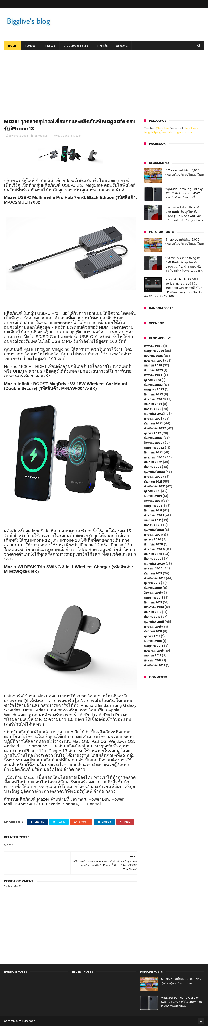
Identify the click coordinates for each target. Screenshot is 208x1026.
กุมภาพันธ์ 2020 (154, 564)
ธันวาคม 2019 (153, 573)
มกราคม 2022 (153, 477)
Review (30, 46)
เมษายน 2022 (153, 462)
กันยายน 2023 (153, 385)
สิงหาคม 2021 (153, 501)
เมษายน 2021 (152, 520)
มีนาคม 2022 (152, 467)
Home (12, 46)
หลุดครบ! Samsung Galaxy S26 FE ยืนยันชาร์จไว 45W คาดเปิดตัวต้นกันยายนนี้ (184, 193)
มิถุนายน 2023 (153, 394)
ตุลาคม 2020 (152, 539)
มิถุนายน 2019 (153, 602)
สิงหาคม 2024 (153, 375)
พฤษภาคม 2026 (154, 361)
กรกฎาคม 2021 (153, 506)
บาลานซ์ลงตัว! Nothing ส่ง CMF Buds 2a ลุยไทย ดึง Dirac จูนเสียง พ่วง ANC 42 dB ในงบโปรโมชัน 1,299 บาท (184, 213)
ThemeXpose (27, 1021)
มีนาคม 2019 (152, 617)
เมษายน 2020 (153, 554)
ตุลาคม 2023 (152, 380)
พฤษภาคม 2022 (154, 457)
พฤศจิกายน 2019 (154, 578)
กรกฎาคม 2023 (154, 389)
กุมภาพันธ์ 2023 (154, 414)
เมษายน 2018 (152, 655)
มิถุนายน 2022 (153, 452)
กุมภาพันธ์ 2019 (154, 622)
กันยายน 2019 (153, 588)
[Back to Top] (201, 1021)
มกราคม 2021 (153, 535)
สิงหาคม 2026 (153, 346)
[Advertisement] (104, 80)
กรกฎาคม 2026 (154, 351)
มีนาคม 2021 (152, 525)
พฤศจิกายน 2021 (154, 486)
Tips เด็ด (102, 46)
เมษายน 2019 (152, 612)
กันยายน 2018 (153, 641)
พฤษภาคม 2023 (154, 399)
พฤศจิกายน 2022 (155, 428)
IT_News (54, 135)
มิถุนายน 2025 (153, 370)
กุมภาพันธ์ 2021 (154, 530)
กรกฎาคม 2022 (154, 448)
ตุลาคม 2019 (152, 583)
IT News (49, 46)
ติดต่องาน (122, 46)
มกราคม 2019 (153, 627)
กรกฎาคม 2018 (153, 646)
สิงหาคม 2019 (153, 593)
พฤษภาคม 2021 (154, 515)
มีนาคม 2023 (152, 409)
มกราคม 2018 (153, 660)
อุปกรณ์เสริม (41, 135)
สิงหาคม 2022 (153, 443)
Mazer (77, 135)
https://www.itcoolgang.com (171, 132)
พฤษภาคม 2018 (154, 651)
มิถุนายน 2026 (153, 356)
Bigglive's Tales (76, 46)
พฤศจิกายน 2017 (154, 665)
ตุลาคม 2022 (152, 433)
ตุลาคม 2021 (152, 491)
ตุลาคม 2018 (152, 636)
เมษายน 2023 (153, 404)
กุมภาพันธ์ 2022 (154, 472)
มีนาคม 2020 (152, 559)
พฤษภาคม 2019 (154, 607)
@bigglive (162, 128)
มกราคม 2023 (153, 418)
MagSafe (66, 135)
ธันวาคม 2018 (153, 631)
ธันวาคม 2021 (153, 481)
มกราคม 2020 (153, 568)
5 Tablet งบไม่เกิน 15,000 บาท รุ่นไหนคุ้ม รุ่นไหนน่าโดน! (184, 172)
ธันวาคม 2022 (153, 423)
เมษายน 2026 (153, 365)
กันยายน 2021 (153, 496)
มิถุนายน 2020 (153, 544)
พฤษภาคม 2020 (154, 549)
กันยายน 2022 (153, 438)
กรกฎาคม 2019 (153, 597)
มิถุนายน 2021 (153, 510)
